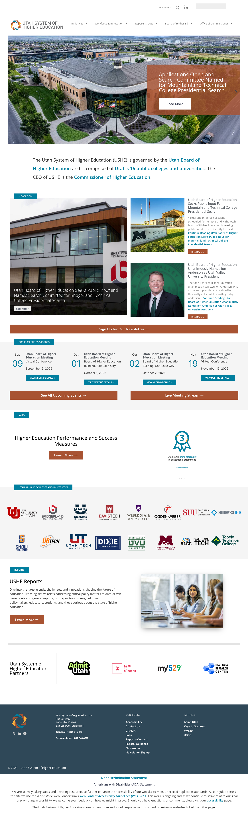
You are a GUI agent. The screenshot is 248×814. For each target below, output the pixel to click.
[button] (12, 91)
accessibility (215, 800)
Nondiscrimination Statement (124, 778)
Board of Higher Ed (176, 23)
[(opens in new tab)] (80, 512)
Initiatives (77, 23)
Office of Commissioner (214, 23)
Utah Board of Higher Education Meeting (41, 355)
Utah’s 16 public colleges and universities (160, 168)
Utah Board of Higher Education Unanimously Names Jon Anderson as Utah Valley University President (212, 270)
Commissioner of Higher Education (112, 177)
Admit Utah (191, 722)
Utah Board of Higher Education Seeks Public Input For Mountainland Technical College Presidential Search (212, 205)
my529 (188, 730)
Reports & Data (144, 23)
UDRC (187, 735)
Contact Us (133, 726)
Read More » (22, 308)
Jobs (129, 735)
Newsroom (133, 748)
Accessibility (134, 722)
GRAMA (130, 730)
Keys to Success (194, 726)
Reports (19, 569)
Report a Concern (137, 739)
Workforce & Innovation (109, 23)
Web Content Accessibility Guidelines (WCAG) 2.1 (113, 796)
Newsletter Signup (138, 752)
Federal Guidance (137, 743)
